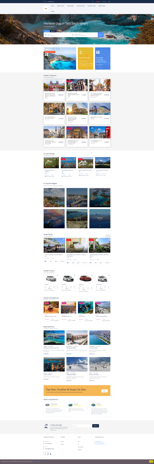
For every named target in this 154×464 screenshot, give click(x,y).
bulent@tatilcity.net (51, 1)
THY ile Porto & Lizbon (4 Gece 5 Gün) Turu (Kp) (50, 117)
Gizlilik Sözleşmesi (98, 441)
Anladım (151, 461)
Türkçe (98, 1)
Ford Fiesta (64, 284)
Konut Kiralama (80, 447)
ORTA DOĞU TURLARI (92, 5)
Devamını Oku (46, 353)
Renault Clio (81, 284)
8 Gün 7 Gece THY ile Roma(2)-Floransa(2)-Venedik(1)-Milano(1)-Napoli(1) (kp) (72, 118)
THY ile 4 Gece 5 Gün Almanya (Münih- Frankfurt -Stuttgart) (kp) (50, 142)
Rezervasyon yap (54, 107)
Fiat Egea (46, 284)
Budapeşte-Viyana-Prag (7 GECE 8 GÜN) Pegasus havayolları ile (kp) (73, 142)
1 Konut (50, 205)
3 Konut (96, 205)
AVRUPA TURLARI (70, 5)
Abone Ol (95, 425)
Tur (78, 444)
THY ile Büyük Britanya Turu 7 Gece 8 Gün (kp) (96, 141)
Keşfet (45, 373)
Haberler (62, 444)
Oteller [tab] (53, 31)
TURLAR (52, 5)
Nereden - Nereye (78, 34)
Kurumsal (62, 441)
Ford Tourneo (98, 284)
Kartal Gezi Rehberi (93, 348)
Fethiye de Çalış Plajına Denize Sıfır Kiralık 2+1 (54, 254)
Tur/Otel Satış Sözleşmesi (99, 442)
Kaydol (109, 1)
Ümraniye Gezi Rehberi (71, 348)
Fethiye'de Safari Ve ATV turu (50, 316)
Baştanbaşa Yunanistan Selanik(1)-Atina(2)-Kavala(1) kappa (73, 95)
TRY (92, 1)
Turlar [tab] (47, 31)
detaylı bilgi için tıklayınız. (37, 461)
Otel (78, 441)
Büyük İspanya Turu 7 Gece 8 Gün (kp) (96, 117)
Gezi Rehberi (68, 346)
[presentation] (107, 236)
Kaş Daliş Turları (82, 316)
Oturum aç (104, 1)
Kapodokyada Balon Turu (67, 316)
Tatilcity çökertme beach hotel (102, 170)
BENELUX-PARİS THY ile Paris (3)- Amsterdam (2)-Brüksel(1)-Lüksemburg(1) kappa (50, 95)
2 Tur (54, 226)
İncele (81, 67)
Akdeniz (45, 346)
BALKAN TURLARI (102, 5)
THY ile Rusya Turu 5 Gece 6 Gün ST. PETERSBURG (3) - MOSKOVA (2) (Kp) (96, 95)
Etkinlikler (79, 449)
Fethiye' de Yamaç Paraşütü (101, 316)
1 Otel (55, 205)
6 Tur (104, 205)
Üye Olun (104, 391)
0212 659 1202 (48, 67)
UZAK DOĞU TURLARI (81, 5)
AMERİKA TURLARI (60, 5)
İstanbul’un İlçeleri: (47, 374)
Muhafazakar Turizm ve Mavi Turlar (51, 348)
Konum (49, 34)
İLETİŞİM (52, 11)
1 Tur (100, 226)
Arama (100, 34)
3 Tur (58, 205)
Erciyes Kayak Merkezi (94, 374)
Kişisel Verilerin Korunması (100, 444)
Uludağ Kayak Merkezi (71, 374)
